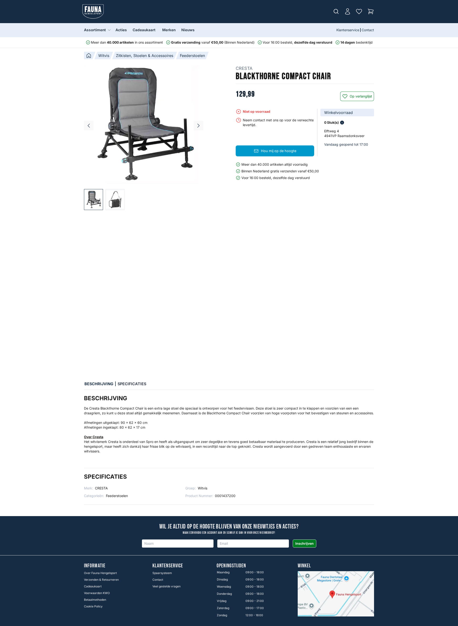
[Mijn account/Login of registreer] (347, 11)
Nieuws (188, 30)
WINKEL (304, 566)
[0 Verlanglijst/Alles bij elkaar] (359, 11)
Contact (368, 30)
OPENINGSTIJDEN (231, 566)
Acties (121, 30)
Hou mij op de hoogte (278, 151)
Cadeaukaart (144, 30)
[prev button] (89, 125)
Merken (169, 30)
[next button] (198, 125)
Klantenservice (347, 30)
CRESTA (244, 68)
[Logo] (93, 11)
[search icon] (336, 11)
